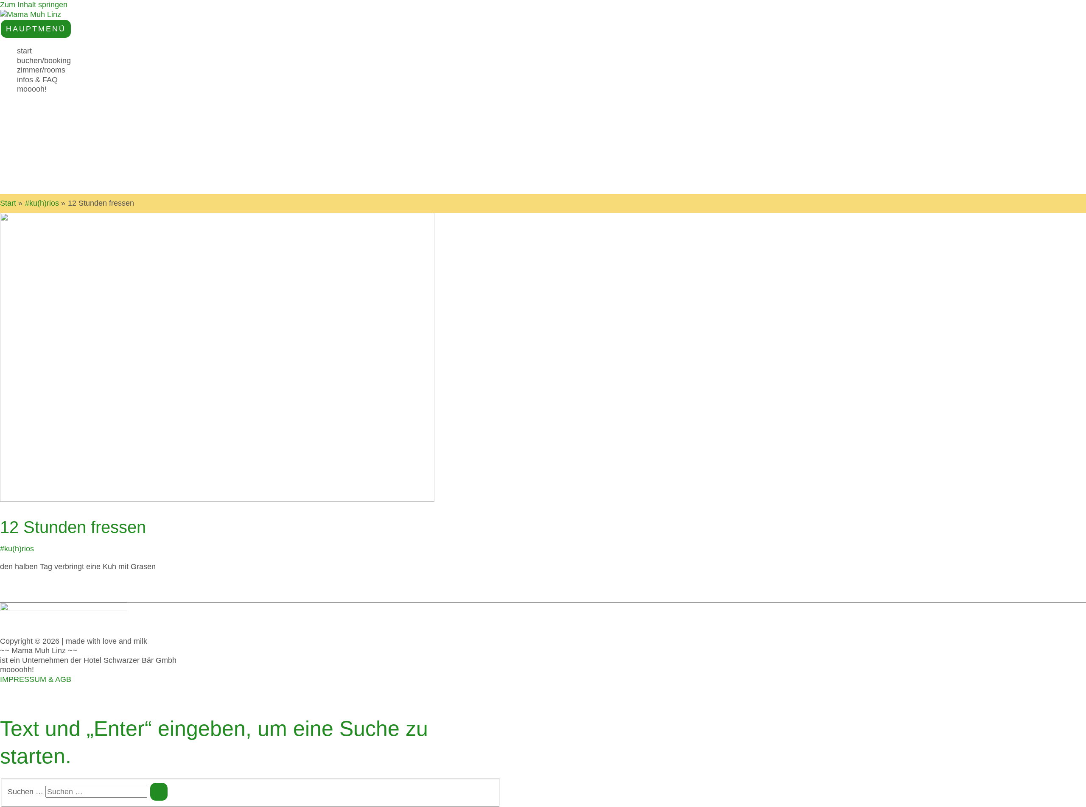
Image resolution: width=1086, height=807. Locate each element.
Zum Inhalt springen (33, 4)
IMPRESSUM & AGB (35, 679)
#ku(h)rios (17, 549)
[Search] (158, 791)
